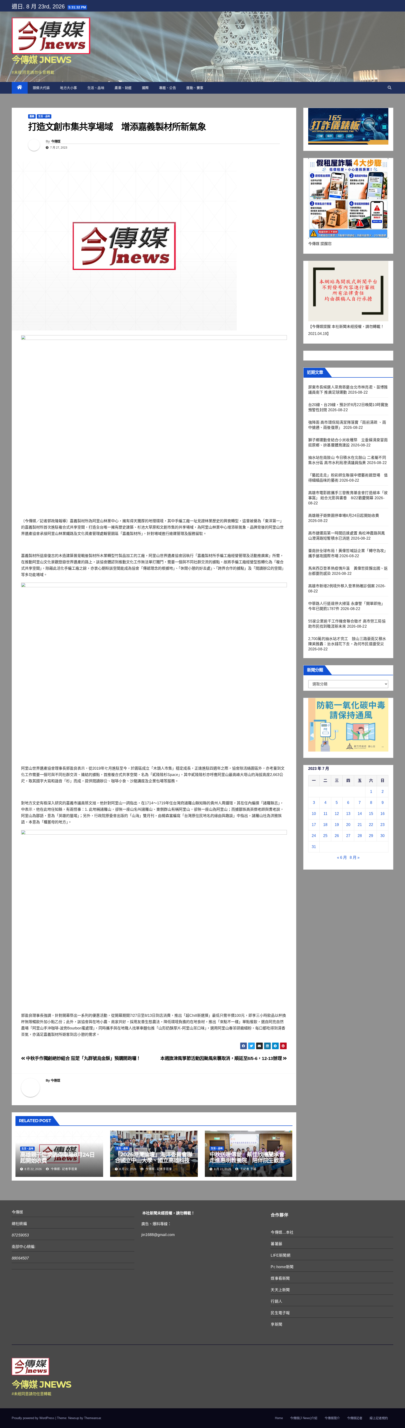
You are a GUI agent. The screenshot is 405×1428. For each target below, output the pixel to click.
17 (314, 825)
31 (314, 847)
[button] (389, 88)
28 (360, 836)
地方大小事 (68, 88)
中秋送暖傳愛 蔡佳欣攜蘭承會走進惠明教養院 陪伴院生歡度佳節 (247, 1160)
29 (371, 836)
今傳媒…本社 (282, 1232)
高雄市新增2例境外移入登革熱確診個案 (341, 586)
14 (360, 814)
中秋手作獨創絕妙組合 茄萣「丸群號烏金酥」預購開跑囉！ (83, 1058)
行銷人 (276, 1301)
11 (325, 814)
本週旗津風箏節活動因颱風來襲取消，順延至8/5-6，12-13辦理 (221, 1058)
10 (314, 814)
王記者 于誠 (247, 1169)
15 (371, 814)
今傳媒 (55, 141)
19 (337, 825)
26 (337, 836)
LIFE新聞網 (280, 1255)
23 (382, 825)
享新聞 (276, 1324)
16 (382, 814)
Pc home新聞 (282, 1267)
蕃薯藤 (276, 1244)
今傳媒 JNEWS (41, 59)
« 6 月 (342, 858)
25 (325, 836)
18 (325, 825)
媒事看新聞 (280, 1278)
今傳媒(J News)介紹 (303, 1418)
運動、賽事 (194, 88)
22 (371, 825)
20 (348, 825)
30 (382, 836)
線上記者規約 (379, 1418)
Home (279, 1418)
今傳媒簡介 (332, 1418)
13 (348, 814)
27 (348, 836)
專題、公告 (167, 88)
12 (337, 814)
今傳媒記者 (354, 1418)
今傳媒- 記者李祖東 (63, 1169)
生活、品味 (96, 88)
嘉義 (32, 116)
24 (314, 836)
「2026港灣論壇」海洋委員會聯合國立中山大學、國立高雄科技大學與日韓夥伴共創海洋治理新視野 (153, 1163)
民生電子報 (280, 1313)
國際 (145, 88)
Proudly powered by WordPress (33, 1418)
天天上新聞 (280, 1290)
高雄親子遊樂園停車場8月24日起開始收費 (57, 1157)
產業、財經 (123, 88)
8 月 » (355, 858)
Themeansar (92, 1418)
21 (360, 825)
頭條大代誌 (41, 88)
